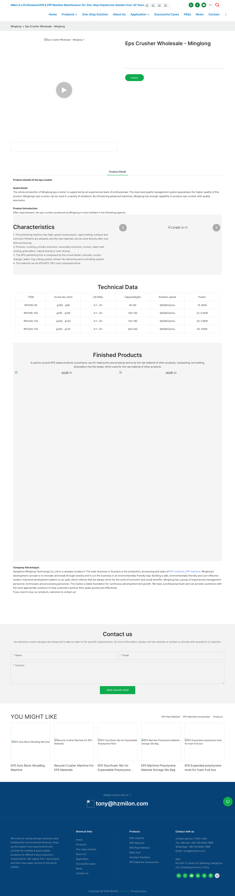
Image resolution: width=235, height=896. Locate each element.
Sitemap (124, 891)
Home (79, 839)
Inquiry (134, 77)
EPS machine (176, 571)
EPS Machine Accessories (196, 716)
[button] (226, 14)
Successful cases (86, 863)
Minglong (16, 26)
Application (82, 858)
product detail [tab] (117, 171)
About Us (81, 854)
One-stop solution (86, 849)
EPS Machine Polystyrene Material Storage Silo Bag (158, 768)
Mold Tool (135, 852)
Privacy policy (138, 891)
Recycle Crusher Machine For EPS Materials (74, 768)
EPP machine (192, 571)
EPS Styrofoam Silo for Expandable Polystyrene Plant (114, 768)
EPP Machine (136, 842)
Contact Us (82, 873)
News (79, 868)
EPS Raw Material (171, 716)
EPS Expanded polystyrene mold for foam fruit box (203, 768)
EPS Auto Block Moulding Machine (28, 768)
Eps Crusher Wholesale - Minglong (45, 26)
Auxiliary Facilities (139, 857)
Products (218, 716)
